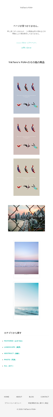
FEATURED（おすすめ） (14, 341)
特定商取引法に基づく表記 (38, 403)
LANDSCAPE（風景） (13, 347)
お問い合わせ (26, 48)
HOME (6, 397)
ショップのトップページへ (26, 43)
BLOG (31, 397)
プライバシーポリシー (13, 403)
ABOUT (19, 397)
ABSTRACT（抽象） (12, 353)
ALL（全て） (9, 366)
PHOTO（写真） (10, 360)
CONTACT (45, 397)
